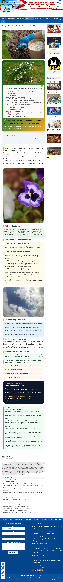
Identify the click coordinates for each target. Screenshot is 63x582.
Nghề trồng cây (21, 474)
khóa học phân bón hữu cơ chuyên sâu (25, 164)
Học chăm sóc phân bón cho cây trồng (31, 467)
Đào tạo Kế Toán (38, 18)
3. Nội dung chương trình (36, 138)
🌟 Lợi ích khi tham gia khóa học (16, 111)
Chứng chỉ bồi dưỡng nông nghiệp (34, 463)
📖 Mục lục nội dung (13, 90)
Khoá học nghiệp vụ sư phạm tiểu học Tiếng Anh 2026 (16, 504)
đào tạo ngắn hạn (54, 577)
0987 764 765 (21, 394)
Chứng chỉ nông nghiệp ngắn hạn (9, 465)
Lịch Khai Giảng (55, 18)
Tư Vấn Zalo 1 (3, 569)
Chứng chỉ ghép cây (37, 464)
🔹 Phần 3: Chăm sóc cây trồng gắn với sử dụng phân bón (25, 102)
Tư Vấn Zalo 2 (3, 573)
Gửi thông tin (13, 552)
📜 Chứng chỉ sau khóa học (15, 109)
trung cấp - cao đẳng (22, 579)
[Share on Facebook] (3, 458)
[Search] (61, 20)
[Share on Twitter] (5, 458)
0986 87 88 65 (15, 394)
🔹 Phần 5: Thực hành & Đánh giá (19, 106)
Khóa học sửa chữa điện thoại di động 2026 (14, 499)
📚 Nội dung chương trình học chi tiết (18, 97)
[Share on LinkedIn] (12, 458)
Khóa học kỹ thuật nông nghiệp (28, 471)
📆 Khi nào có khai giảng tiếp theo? (13, 377)
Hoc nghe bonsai (13, 468)
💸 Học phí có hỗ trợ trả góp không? (13, 369)
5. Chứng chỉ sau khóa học (23, 140)
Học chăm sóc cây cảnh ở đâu (16, 467)
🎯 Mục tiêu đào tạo (13, 95)
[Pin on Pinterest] (10, 458)
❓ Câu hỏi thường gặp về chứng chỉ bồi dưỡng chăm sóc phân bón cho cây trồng (25, 113)
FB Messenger (3, 565)
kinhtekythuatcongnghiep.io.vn (26, 396)
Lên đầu (3, 577)
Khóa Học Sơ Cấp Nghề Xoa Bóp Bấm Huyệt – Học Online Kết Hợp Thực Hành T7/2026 (24, 489)
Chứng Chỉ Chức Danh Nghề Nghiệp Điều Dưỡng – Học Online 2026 (20, 503)
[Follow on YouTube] (42, 570)
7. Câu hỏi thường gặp (8, 142)
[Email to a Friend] (7, 458)
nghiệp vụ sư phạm (9, 579)
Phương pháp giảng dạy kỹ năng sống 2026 (14, 501)
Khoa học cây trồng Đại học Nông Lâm (20, 469)
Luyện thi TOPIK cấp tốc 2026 (10, 481)
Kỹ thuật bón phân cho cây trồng (31, 472)
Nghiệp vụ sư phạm (11, 18)
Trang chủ (4, 18)
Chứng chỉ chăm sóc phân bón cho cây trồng (23, 464)
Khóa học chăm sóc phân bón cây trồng (12, 471)
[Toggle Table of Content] (41, 86)
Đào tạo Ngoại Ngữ (46, 18)
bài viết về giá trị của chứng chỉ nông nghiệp (19, 348)
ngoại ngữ (15, 579)
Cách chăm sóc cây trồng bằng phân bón (17, 463)
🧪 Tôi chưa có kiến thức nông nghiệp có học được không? (19, 365)
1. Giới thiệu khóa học (8, 138)
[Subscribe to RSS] (40, 570)
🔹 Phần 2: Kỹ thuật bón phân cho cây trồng (22, 100)
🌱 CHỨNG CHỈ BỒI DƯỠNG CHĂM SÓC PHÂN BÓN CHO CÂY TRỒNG (23, 88)
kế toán (28, 579)
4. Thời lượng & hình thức (9, 140)
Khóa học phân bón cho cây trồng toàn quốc (14, 472)
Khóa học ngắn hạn (29, 18)
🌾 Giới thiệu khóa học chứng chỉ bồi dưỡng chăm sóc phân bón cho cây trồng (25, 92)
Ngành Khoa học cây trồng (11, 474)
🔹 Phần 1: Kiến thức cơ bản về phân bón (21, 98)
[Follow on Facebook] (33, 570)
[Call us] (38, 570)
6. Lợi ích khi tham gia (35, 140)
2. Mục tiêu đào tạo (21, 138)
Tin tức (3, 21)
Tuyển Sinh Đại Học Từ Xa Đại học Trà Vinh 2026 (15, 508)
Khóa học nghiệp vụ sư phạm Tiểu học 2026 (14, 506)
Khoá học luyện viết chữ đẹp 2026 (11, 479)
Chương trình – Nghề (20, 18)
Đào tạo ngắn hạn (11, 461)
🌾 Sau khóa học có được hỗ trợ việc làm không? (16, 373)
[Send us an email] (35, 570)
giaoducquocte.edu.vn (14, 396)
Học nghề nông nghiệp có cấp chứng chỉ (26, 468)
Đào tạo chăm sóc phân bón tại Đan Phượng (26, 465)
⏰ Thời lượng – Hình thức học (16, 107)
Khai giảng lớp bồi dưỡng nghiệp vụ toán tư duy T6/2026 (17, 483)
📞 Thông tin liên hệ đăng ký (17, 116)
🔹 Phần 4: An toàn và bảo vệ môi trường (21, 104)
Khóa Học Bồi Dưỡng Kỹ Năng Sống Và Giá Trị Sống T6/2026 (18, 512)
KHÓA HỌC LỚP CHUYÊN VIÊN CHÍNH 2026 (12, 510)
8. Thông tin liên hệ (21, 142)
